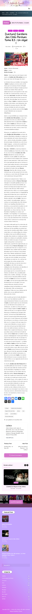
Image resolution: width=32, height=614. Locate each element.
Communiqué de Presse (7, 578)
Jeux (3, 583)
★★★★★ (21, 30)
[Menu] (29, 8)
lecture (18, 411)
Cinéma (15, 482)
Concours (4, 580)
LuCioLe (9, 426)
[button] (9, 438)
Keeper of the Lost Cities (10, 411)
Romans (15, 30)
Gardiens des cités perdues (16, 408)
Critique (6, 408)
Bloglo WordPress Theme (16, 611)
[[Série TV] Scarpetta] (5, 519)
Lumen (6, 413)
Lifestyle (4, 587)
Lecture (10, 30)
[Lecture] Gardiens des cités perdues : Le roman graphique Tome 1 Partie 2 (13, 554)
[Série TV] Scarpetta (7, 524)
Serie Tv (4, 596)
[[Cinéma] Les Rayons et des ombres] (5, 533)
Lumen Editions (13, 413)
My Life (4, 592)
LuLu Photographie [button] (16, 502)
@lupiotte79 (7, 565)
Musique (4, 589)
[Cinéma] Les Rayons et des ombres (15, 486)
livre (23, 411)
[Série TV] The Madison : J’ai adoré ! (11, 22)
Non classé (4, 594)
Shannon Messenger (9, 416)
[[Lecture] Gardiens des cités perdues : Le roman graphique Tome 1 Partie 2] (5, 548)
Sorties (3, 598)
